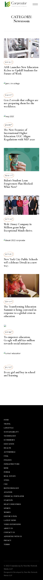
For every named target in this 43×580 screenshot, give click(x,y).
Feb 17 (9, 95)
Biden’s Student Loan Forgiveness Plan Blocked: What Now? (18, 184)
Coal (6, 456)
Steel (6, 480)
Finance (8, 460)
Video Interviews (12, 524)
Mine (6, 468)
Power (7, 472)
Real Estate (10, 476)
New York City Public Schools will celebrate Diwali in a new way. (21, 262)
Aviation (8, 492)
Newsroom (10, 64)
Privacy (7, 540)
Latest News (6, 51)
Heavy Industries (12, 504)
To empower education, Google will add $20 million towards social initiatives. (19, 340)
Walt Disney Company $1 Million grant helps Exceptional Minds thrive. (18, 227)
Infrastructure (11, 464)
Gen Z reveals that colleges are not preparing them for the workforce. (21, 103)
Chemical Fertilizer (14, 496)
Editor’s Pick (10, 516)
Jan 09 (8, 125)
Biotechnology (11, 488)
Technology (10, 436)
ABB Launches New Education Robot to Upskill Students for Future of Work (21, 70)
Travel (7, 424)
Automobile (10, 452)
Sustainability (11, 432)
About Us (8, 528)
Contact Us (9, 532)
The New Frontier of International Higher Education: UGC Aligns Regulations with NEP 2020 (19, 134)
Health (7, 448)
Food (6, 420)
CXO (5, 484)
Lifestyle (8, 428)
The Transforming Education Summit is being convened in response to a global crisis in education (20, 311)
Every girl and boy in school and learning (19, 374)
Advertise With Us (13, 536)
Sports (7, 508)
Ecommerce (9, 440)
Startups (8, 500)
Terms (7, 544)
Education (6, 65)
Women (7, 512)
